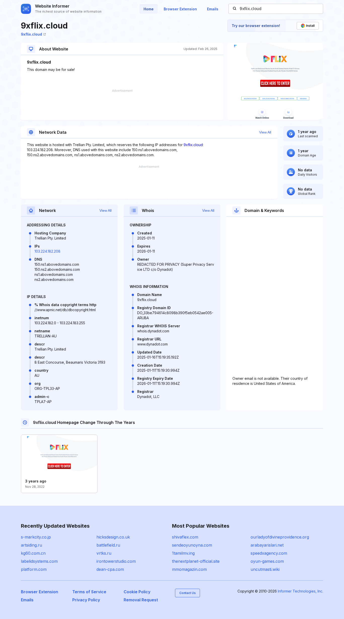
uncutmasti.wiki (265, 569)
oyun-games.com (267, 561)
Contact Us (187, 593)
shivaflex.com (185, 537)
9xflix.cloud (31, 34)
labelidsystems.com (39, 561)
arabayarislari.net (267, 545)
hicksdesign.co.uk (113, 537)
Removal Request (141, 599)
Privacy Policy (86, 599)
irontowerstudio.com (116, 561)
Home (149, 9)
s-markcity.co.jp (36, 537)
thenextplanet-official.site (196, 561)
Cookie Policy (137, 591)
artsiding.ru (31, 545)
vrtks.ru (103, 553)
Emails (212, 9)
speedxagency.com (269, 553)
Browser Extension (180, 9)
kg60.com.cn (33, 553)
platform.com (34, 569)
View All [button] (265, 132)
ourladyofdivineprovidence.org (280, 537)
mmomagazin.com (189, 569)
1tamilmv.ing (183, 553)
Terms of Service (89, 591)
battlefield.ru (108, 545)
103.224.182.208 (47, 251)
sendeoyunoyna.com (192, 545)
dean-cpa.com (110, 569)
